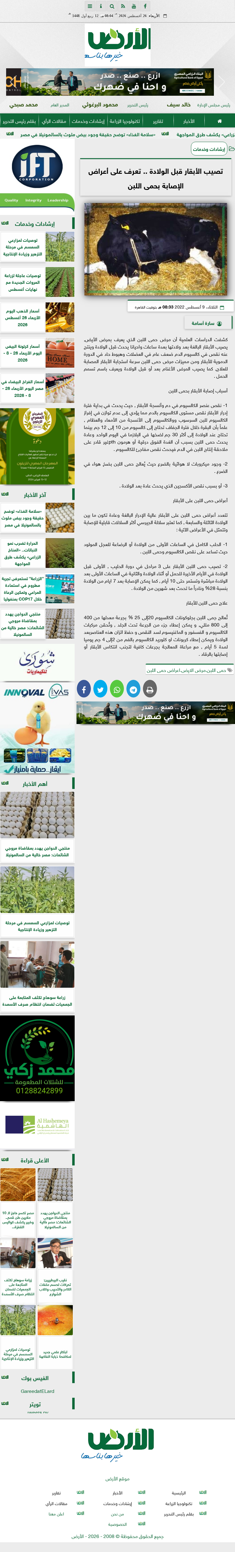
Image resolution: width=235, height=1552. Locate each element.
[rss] (123, 6)
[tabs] (90, 6)
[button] (13, 82)
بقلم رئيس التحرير (19, 120)
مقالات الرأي (54, 120)
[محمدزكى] (37, 1058)
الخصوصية (117, 1523)
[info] (101, 6)
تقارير (158, 120)
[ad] (117, 82)
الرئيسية (179, 1492)
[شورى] (37, 662)
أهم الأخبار (35, 783)
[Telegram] (133, 689)
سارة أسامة (203, 322)
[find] (112, 6)
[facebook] (145, 6)
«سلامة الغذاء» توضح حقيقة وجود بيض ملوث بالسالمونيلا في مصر (135, 134)
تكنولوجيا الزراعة (125, 120)
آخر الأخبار (35, 494)
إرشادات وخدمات (88, 120)
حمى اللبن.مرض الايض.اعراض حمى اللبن (187, 669)
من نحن (117, 1513)
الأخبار (189, 120)
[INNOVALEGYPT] (37, 728)
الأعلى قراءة (35, 1159)
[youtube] (134, 6)
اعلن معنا (56, 1513)
